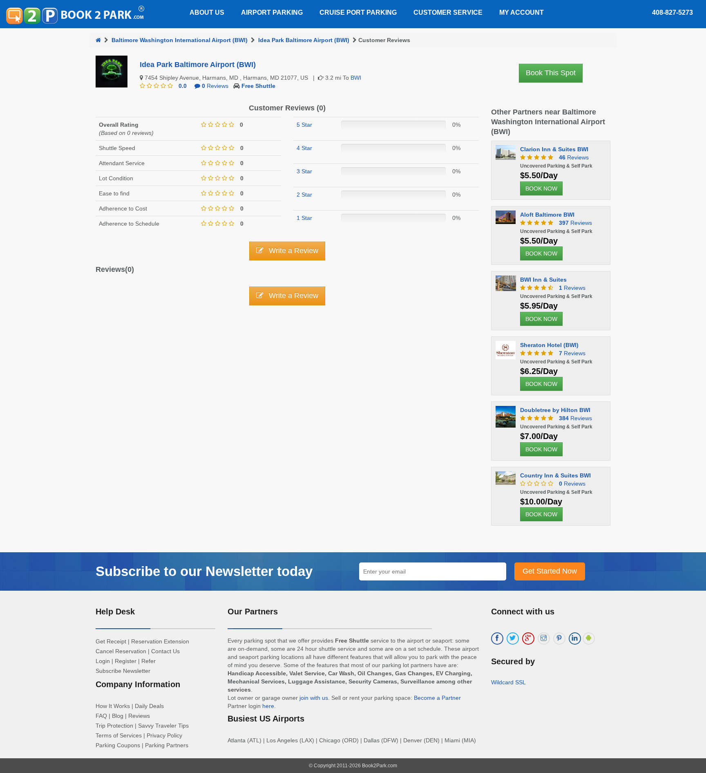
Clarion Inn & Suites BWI (554, 149)
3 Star (304, 171)
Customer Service (448, 12)
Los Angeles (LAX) (290, 740)
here (268, 706)
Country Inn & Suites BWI (555, 475)
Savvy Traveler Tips (163, 725)
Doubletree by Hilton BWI (555, 410)
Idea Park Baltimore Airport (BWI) (303, 40)
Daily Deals (149, 706)
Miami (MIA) (460, 740)
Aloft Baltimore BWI (547, 214)
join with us (313, 698)
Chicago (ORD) (339, 740)
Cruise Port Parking (358, 12)
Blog (117, 716)
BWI (356, 77)
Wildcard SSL (508, 682)
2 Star (304, 194)
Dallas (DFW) (381, 740)
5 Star (304, 124)
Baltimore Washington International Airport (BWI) (180, 40)
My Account (521, 12)
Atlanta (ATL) (244, 740)
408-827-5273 (672, 12)
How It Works (113, 706)
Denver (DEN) (421, 740)
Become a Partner (437, 698)
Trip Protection (114, 725)
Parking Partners (166, 745)
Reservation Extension (160, 641)
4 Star (304, 148)
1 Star (304, 218)
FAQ (101, 716)
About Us (207, 12)
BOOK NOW (541, 188)
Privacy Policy (164, 735)
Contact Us (165, 651)
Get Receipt (111, 641)
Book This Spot (551, 73)
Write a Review (292, 250)
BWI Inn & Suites (543, 279)
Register (125, 661)
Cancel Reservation (121, 651)
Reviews (215, 86)
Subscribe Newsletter (123, 671)
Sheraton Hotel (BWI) (549, 345)
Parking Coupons (118, 745)
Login (103, 661)
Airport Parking (272, 12)
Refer (148, 661)
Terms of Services (119, 735)
